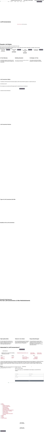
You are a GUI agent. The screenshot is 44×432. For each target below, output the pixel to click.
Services (20, 24)
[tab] (5, 90)
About (2, 416)
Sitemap (1, 366)
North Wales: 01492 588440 (22, 423)
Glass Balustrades (6, 408)
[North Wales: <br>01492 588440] (22, 420)
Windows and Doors (6, 405)
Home (18, 24)
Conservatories (5, 407)
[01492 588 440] (1, 351)
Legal (23, 355)
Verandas (4, 414)
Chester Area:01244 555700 (22, 428)
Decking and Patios (6, 409)
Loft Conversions (5, 412)
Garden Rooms (5, 411)
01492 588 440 (5, 350)
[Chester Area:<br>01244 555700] (22, 425)
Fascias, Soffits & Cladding (7, 410)
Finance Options (4, 418)
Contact (2, 417)
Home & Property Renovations (8, 413)
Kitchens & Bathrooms (6, 406)
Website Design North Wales (37, 366)
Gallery (2, 415)
